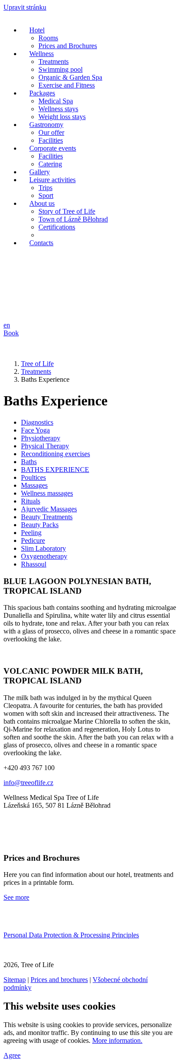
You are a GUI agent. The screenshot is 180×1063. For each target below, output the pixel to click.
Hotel (37, 30)
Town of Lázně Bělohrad (73, 219)
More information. (117, 1040)
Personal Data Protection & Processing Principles (71, 935)
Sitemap (14, 979)
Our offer (51, 132)
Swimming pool (60, 69)
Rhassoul (33, 564)
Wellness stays (58, 109)
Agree (12, 1055)
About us (42, 203)
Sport (45, 195)
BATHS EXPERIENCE (55, 469)
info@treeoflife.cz (28, 782)
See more (16, 897)
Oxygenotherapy (44, 556)
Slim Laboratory (43, 548)
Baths (29, 461)
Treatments (53, 61)
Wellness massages (47, 493)
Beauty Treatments (47, 517)
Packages (42, 93)
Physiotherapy (40, 438)
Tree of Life (37, 363)
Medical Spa (55, 101)
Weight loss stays (62, 116)
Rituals (30, 501)
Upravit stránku (24, 7)
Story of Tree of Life (66, 211)
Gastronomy (46, 124)
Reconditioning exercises (55, 454)
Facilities (50, 140)
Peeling (31, 532)
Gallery (39, 172)
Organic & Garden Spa (70, 77)
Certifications (56, 227)
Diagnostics (37, 422)
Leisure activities (52, 179)
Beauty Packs (40, 524)
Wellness (41, 53)
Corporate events (52, 148)
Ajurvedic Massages (49, 509)
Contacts (41, 242)
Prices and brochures (59, 979)
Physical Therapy (45, 446)
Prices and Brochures (67, 45)
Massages (34, 485)
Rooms (48, 38)
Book (11, 333)
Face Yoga (35, 430)
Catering (50, 164)
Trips (45, 187)
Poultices (33, 477)
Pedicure (33, 540)
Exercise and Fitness (66, 85)
